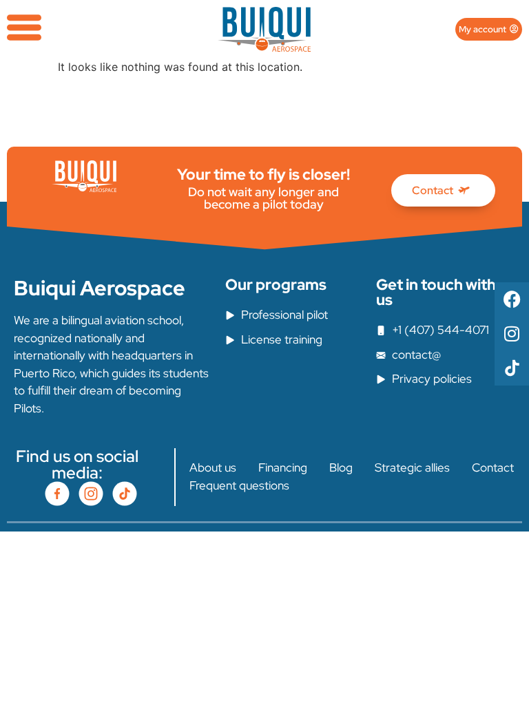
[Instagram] (512, 334)
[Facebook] (512, 299)
